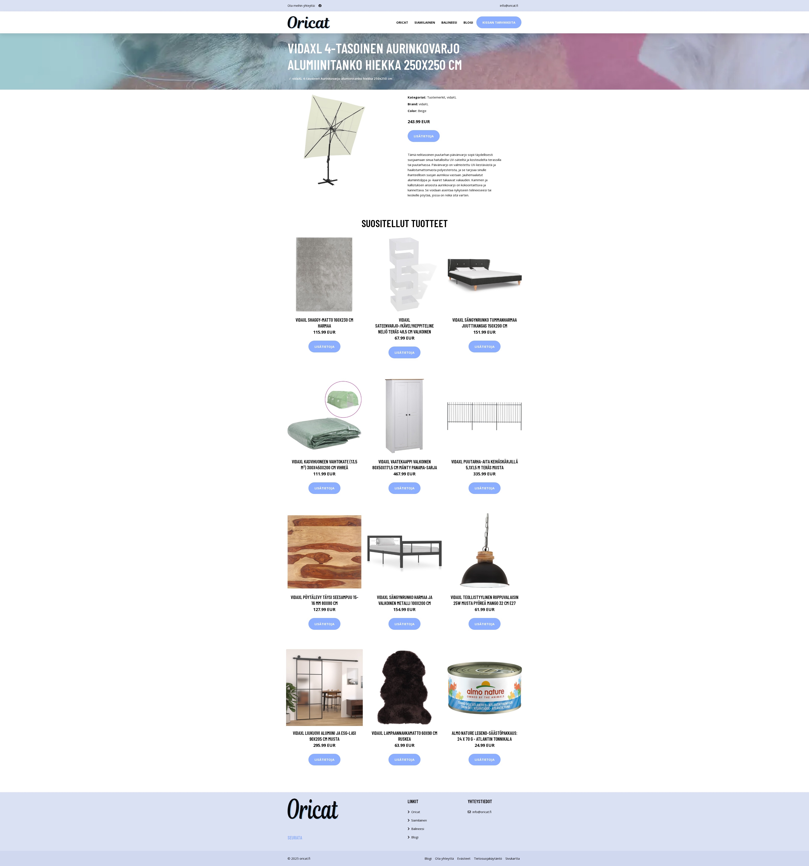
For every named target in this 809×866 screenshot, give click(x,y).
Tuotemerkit (436, 97)
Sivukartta (512, 858)
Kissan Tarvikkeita (498, 22)
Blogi (468, 22)
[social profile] (320, 6)
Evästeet (463, 858)
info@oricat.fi (509, 6)
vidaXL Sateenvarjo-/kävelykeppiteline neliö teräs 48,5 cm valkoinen (404, 325)
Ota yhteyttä (444, 858)
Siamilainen (424, 22)
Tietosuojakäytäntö (488, 858)
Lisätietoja (424, 136)
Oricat (402, 22)
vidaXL (451, 97)
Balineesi (449, 22)
